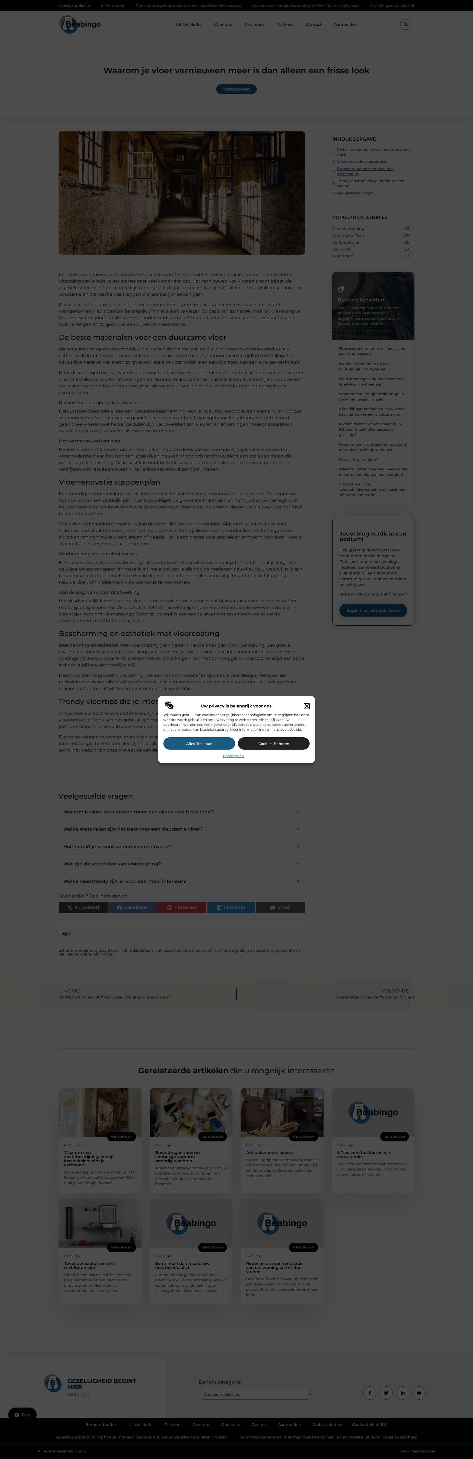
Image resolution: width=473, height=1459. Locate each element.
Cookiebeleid (233, 756)
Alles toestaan (199, 743)
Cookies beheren (273, 743)
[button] (307, 706)
